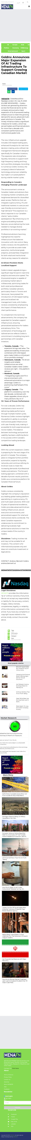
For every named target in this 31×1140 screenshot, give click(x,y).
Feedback (6, 1089)
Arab (22, 44)
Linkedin (13, 1124)
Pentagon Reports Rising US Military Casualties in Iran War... (13, 817)
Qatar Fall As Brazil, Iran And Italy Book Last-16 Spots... (22, 700)
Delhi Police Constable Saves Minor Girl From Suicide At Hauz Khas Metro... (14, 794)
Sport (22, 51)
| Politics (6, 48)
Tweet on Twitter (23, 89)
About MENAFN (8, 1084)
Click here (15, 1068)
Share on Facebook (12, 89)
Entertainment (10, 51)
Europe (15, 44)
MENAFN (5, 99)
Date (4, 84)
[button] (23, 2)
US (6, 44)
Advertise (6, 1082)
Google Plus (14, 1119)
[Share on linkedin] (13, 91)
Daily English (9, 1096)
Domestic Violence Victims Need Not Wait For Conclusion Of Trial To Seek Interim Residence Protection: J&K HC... (14, 834)
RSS (12, 1126)
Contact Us (7, 1079)
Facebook (14, 1114)
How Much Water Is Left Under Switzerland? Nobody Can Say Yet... (13, 888)
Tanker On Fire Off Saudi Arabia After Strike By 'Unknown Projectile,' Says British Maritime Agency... (14, 909)
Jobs (5, 1086)
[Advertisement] (15, 25)
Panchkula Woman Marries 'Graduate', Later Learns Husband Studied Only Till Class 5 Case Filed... (14, 981)
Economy (16, 48)
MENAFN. (12, 1135)
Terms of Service (8, 1074)
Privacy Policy (8, 1077)
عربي (18, 2)
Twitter (13, 1117)
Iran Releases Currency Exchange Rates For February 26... (22, 686)
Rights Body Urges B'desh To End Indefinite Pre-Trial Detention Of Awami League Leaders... (15, 936)
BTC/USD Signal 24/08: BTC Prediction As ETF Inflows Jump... (22, 668)
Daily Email (14, 1121)
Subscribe (17, 1107)
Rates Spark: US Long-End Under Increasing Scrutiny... (22, 707)
